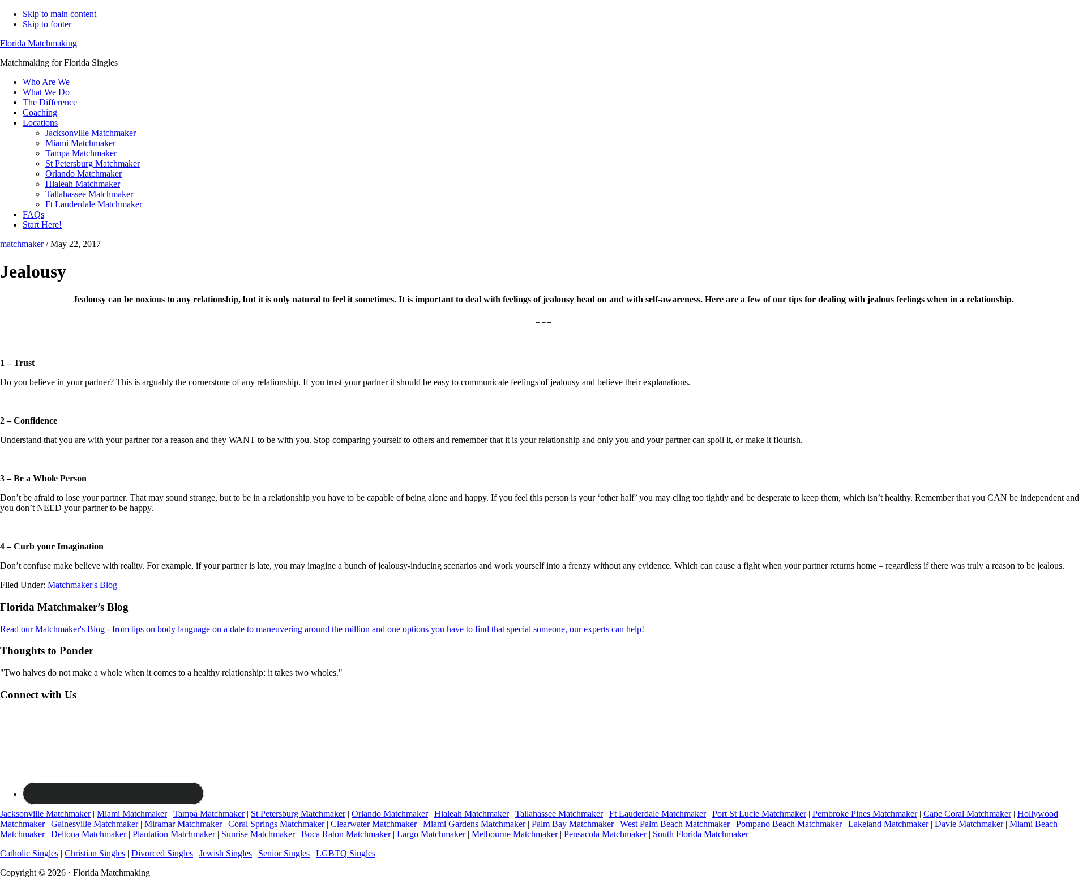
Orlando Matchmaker (390, 813)
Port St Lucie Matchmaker (759, 813)
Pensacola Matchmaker (605, 834)
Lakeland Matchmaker (888, 824)
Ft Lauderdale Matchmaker (657, 813)
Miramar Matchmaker (183, 824)
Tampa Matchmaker (209, 813)
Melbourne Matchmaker (515, 834)
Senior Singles (284, 853)
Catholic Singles (29, 853)
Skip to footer (47, 24)
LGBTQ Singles (345, 853)
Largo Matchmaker (431, 834)
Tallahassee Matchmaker (559, 813)
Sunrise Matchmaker (258, 834)
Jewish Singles (225, 853)
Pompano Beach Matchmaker (789, 824)
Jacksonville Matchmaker (45, 813)
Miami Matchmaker (132, 813)
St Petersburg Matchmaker (298, 813)
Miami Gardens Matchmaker (474, 824)
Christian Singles (95, 853)
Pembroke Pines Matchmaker (864, 813)
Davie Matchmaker (969, 824)
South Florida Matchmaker (700, 834)
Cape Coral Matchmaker (967, 813)
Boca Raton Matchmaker (346, 834)
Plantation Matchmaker (173, 834)
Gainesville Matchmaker (94, 824)
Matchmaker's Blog (82, 585)
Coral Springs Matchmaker (276, 824)
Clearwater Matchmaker (374, 824)
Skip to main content (59, 14)
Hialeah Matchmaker (471, 813)
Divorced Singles (162, 853)
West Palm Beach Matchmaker (675, 824)
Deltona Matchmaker (88, 834)
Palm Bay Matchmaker (573, 824)
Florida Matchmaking (38, 43)
